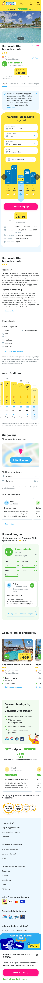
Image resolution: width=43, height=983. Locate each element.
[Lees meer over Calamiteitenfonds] (16, 916)
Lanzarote (15, 57)
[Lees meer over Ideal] (17, 739)
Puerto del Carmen (12, 59)
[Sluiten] (37, 955)
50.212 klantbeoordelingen (26, 759)
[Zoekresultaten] (21, 3)
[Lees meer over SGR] (12, 739)
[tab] (4, 84)
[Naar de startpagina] (9, 3)
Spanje (7, 57)
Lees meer (11, 107)
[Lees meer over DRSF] (22, 739)
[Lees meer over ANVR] (7, 739)
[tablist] (20, 84)
